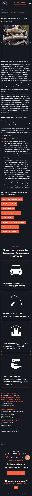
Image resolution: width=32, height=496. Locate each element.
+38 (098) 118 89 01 (19, 2)
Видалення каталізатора (7, 405)
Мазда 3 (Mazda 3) (8, 217)
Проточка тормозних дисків (9, 428)
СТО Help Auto (5, 10)
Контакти (4, 442)
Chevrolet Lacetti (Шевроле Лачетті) (12, 199)
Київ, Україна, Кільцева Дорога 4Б (16, 467)
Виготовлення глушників (7, 413)
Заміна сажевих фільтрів (7, 422)
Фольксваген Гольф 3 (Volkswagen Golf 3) (13, 222)
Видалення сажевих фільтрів (10, 420)
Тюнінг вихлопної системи (7, 414)
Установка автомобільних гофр (10, 399)
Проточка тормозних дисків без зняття (11, 431)
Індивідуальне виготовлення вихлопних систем (13, 411)
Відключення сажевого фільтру (9, 424)
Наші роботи (5, 438)
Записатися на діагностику (16, 473)
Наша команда (5, 436)
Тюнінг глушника (5, 416)
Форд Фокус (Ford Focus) (9, 203)
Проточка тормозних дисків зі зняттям (11, 430)
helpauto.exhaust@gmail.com (16, 464)
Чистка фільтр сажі (6, 425)
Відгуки (3, 444)
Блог (2, 440)
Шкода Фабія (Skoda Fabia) (10, 227)
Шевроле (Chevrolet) (8, 208)
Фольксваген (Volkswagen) (10, 231)
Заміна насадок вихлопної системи (10, 395)
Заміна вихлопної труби (7, 417)
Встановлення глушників (8, 393)
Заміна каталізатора (6, 403)
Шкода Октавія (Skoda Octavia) (11, 213)
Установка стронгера (6, 407)
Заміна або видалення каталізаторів (12, 401)
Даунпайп (4, 434)
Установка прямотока (8, 409)
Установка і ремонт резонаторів (10, 397)
